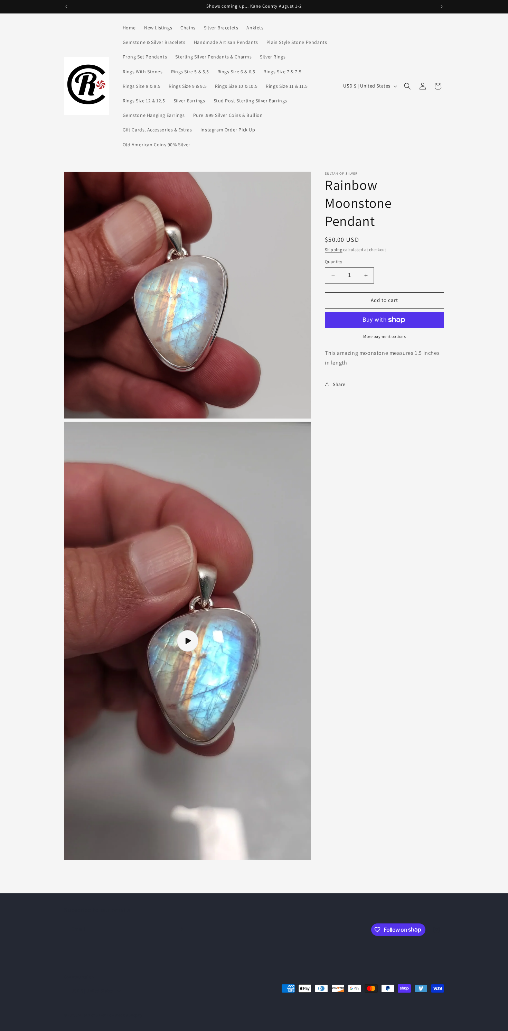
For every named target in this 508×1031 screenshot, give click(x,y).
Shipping (333, 249)
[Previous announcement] (66, 6)
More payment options (384, 336)
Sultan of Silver (92, 1015)
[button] (407, 86)
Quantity (333, 262)
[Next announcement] (441, 6)
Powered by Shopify (125, 1015)
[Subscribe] (180, 929)
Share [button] (339, 384)
